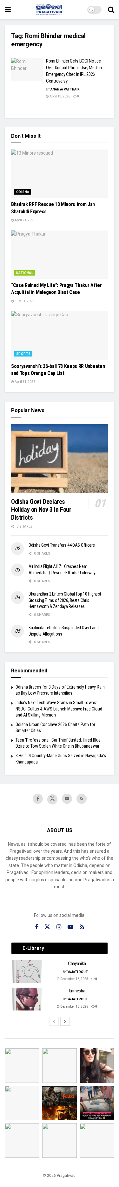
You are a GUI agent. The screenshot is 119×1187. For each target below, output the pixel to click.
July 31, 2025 (24, 301)
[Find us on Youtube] (67, 799)
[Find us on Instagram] (58, 927)
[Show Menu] (8, 9)
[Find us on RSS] (81, 799)
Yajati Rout (77, 972)
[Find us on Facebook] (38, 799)
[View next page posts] (65, 1021)
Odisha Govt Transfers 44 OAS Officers (62, 545)
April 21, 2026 (24, 220)
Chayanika (77, 963)
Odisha (22, 192)
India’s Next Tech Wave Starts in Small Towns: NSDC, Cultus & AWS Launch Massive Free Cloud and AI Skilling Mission (59, 708)
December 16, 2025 (74, 979)
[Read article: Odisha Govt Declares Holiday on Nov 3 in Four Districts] (59, 458)
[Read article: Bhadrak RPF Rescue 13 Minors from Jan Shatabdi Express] (59, 174)
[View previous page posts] (54, 1021)
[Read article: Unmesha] (27, 999)
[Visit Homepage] (49, 9)
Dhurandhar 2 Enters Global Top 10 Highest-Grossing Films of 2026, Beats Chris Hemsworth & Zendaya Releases (65, 600)
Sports (23, 354)
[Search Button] (111, 9)
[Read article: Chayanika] (27, 971)
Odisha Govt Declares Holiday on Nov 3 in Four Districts (41, 509)
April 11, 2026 (24, 381)
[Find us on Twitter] (52, 799)
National (24, 273)
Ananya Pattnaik (64, 89)
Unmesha (77, 991)
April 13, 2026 (59, 96)
